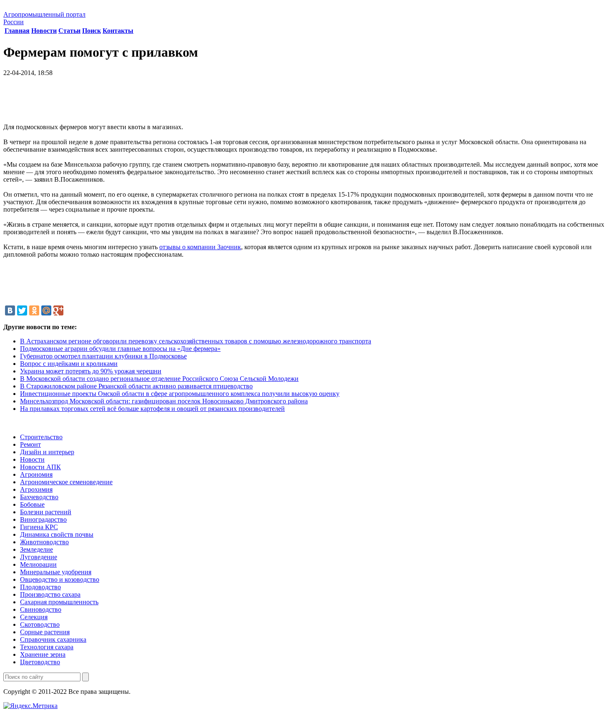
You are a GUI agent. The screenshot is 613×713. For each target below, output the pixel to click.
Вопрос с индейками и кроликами (69, 363)
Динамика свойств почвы (56, 534)
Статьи (69, 30)
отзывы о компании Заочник (200, 246)
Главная (17, 30)
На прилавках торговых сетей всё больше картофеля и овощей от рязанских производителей (152, 408)
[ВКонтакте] (10, 310)
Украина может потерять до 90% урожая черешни (90, 371)
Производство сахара (50, 594)
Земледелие (36, 549)
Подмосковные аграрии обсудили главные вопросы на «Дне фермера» (120, 348)
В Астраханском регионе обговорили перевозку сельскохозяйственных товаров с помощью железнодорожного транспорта (195, 341)
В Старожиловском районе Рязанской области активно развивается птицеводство (136, 386)
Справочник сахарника (53, 639)
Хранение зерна (42, 654)
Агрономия (36, 474)
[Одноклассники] (34, 310)
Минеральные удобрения (55, 571)
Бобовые (32, 504)
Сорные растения (45, 631)
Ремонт (30, 444)
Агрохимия (36, 489)
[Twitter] (22, 310)
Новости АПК (40, 466)
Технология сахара (46, 646)
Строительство (41, 436)
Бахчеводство (39, 496)
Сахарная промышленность (59, 601)
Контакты (118, 30)
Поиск (91, 30)
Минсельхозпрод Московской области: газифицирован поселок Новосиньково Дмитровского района (164, 401)
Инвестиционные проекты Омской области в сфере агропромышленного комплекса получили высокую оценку (179, 393)
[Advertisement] (306, 103)
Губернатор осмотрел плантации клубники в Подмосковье (103, 356)
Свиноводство (40, 609)
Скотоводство (40, 624)
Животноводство (44, 541)
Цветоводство (40, 661)
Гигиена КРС (39, 526)
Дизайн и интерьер (47, 451)
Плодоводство (40, 586)
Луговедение (38, 556)
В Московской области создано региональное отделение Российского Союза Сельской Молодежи (159, 378)
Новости (44, 30)
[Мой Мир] (46, 310)
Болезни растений (45, 511)
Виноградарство (43, 519)
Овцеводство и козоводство (59, 579)
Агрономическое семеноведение (66, 481)
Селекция (34, 616)
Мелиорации (38, 564)
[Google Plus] (58, 310)
